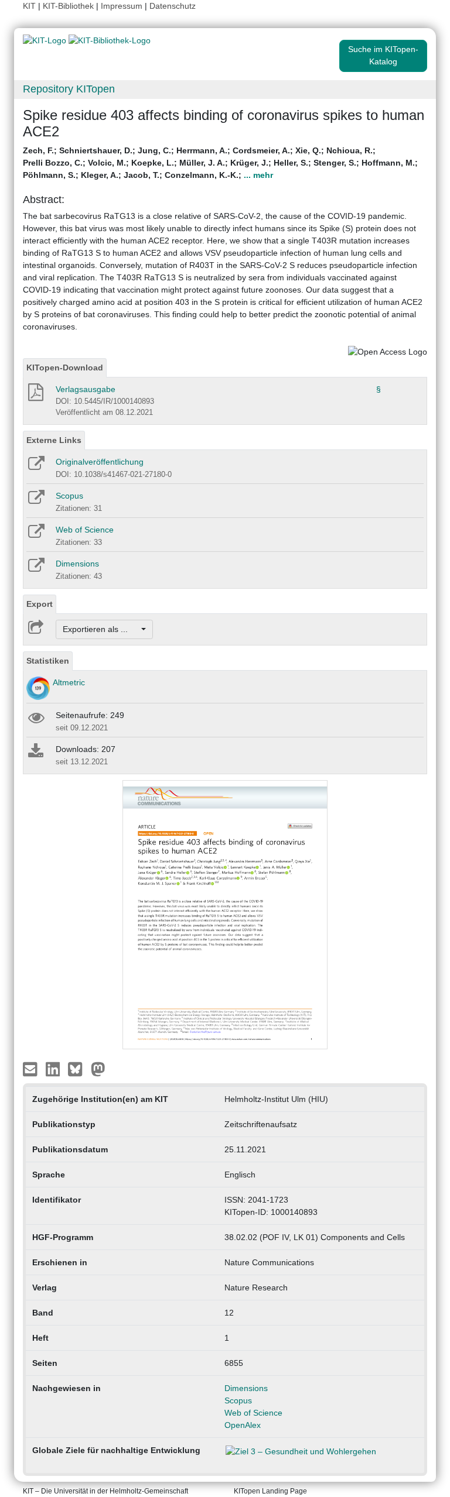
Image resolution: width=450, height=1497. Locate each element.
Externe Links (53, 440)
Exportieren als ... (101, 629)
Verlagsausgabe (85, 389)
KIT (29, 6)
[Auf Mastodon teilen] (98, 1068)
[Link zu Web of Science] (35, 535)
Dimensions (77, 563)
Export (39, 604)
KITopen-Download (64, 367)
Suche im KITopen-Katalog (383, 55)
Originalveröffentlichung (100, 461)
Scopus (69, 495)
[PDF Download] (34, 395)
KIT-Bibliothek (69, 6)
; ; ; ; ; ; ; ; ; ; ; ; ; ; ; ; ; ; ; (220, 163)
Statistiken (47, 660)
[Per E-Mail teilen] (31, 1068)
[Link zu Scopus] (35, 501)
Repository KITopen (69, 89)
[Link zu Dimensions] (35, 569)
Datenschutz (172, 6)
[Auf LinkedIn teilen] (54, 1068)
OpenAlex (242, 1425)
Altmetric (69, 682)
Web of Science (85, 529)
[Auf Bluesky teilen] (78, 1068)
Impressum (121, 6)
